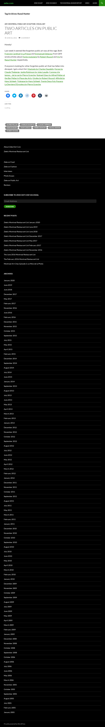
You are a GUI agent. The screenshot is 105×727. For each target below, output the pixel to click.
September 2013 (10, 386)
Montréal (12, 24)
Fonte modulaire (30, 57)
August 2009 (9, 602)
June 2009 (8, 611)
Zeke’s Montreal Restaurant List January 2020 (22, 222)
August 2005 (9, 698)
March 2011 (9, 515)
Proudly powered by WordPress (14, 724)
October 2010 (9, 538)
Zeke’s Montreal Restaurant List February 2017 (22, 245)
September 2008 (10, 652)
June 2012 (8, 455)
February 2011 (10, 519)
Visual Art (40, 24)
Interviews (8, 171)
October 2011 (9, 492)
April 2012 (8, 464)
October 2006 (9, 657)
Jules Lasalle (25, 128)
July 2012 (8, 450)
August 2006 (9, 662)
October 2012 (9, 437)
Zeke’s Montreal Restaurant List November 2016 (23, 250)
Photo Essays (9, 176)
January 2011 (9, 524)
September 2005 (10, 694)
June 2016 (8, 312)
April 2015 (8, 349)
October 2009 (9, 593)
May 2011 (8, 510)
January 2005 (9, 712)
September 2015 (10, 335)
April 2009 (8, 620)
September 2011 (10, 496)
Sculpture (31, 24)
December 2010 (10, 528)
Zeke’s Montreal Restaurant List (16, 151)
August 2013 (9, 391)
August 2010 (9, 547)
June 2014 (8, 377)
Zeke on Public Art (11, 180)
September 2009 (10, 597)
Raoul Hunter (11, 60)
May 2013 (8, 404)
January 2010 (9, 579)
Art (6, 24)
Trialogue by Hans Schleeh (28, 81)
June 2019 (8, 285)
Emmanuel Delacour (44, 53)
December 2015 (10, 322)
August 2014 (9, 368)
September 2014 (10, 363)
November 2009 (10, 588)
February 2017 (10, 303)
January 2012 (9, 478)
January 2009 (9, 634)
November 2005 (10, 685)
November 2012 (10, 432)
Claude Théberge (44, 124)
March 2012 (9, 469)
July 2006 (8, 666)
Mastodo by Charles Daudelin (41, 69)
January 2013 (9, 423)
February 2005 (10, 708)
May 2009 (8, 616)
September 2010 (10, 542)
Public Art (21, 24)
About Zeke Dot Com (12, 147)
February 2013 (10, 418)
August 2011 (9, 501)
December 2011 (10, 482)
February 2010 (10, 574)
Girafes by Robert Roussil (44, 78)
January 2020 (9, 280)
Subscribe (10, 206)
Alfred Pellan (12, 124)
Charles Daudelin (28, 124)
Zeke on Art (38, 3)
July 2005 (8, 703)
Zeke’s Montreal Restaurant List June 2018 (20, 231)
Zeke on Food (9, 162)
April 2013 (8, 409)
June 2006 (8, 671)
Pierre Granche (40, 128)
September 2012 (10, 441)
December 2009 (10, 584)
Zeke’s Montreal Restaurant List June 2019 (20, 227)
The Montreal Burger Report (71, 3)
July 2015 (8, 340)
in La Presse (25, 53)
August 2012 (9, 446)
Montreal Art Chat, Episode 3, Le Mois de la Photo (23, 264)
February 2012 (10, 473)
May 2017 (8, 299)
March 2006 (9, 680)
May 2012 (8, 460)
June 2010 (8, 556)
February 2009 (10, 629)
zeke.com (8, 3)
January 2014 (9, 381)
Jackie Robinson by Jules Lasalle (34, 72)
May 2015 (8, 345)
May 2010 (8, 561)
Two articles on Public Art (31, 30)
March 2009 (9, 625)
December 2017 (10, 294)
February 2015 (10, 354)
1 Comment (25, 38)
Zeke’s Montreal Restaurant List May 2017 (20, 241)
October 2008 (9, 648)
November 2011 (10, 487)
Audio (95, 3)
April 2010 (8, 565)
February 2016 (10, 317)
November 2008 (10, 643)
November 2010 (10, 533)
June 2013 (8, 400)
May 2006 (8, 675)
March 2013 (9, 414)
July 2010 (8, 551)
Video (87, 3)
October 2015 (9, 331)
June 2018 (8, 290)
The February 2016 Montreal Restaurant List (21, 259)
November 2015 (10, 326)
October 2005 (9, 689)
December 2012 (10, 427)
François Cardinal (12, 53)
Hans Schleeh (12, 128)
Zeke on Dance (51, 3)
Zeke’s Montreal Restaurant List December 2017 (23, 236)
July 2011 (8, 505)
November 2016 (10, 308)
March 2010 (9, 570)
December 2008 (10, 639)
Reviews (7, 185)
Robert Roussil (46, 57)
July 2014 (8, 372)
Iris (58, 57)
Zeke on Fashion (10, 167)
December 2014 (10, 358)
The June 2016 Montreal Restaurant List (19, 254)
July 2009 (8, 607)
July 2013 (8, 395)
